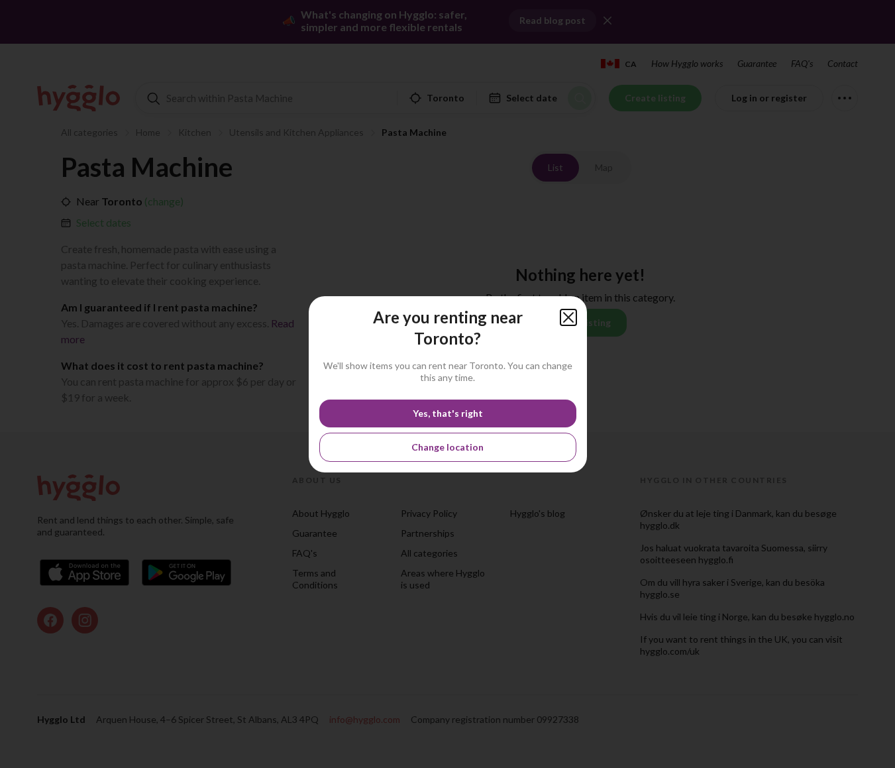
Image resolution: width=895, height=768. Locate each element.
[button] (568, 317)
